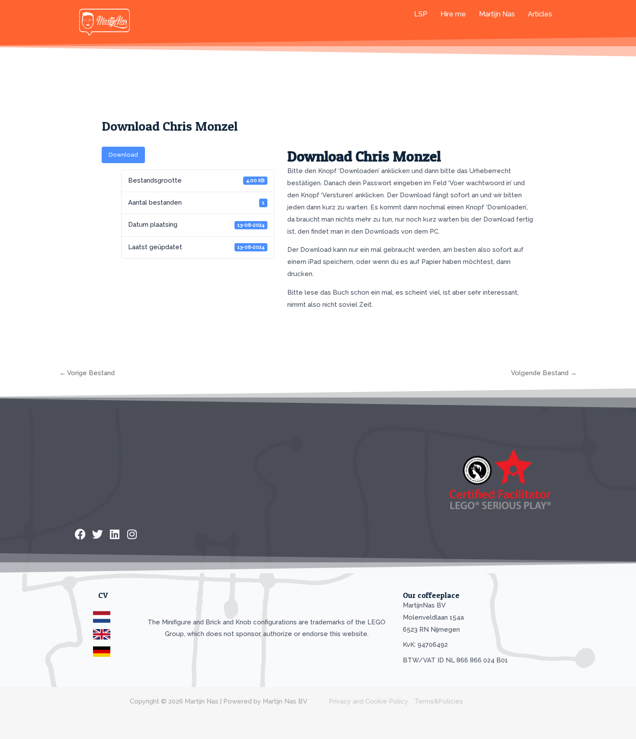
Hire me (453, 14)
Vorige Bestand (87, 373)
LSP (420, 14)
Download (123, 154)
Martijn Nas (497, 14)
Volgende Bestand (544, 373)
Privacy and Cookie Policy (368, 701)
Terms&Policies (438, 701)
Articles (540, 14)
